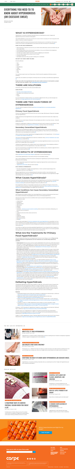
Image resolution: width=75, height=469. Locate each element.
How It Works (53, 447)
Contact (52, 450)
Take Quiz (12, 1)
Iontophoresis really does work (28, 257)
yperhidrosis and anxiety (22, 164)
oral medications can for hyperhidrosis (34, 266)
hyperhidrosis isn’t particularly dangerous (26, 154)
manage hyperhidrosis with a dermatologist (30, 99)
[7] (46, 182)
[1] (54, 43)
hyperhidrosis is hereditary (33, 124)
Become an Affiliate (63, 452)
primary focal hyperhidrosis (39, 107)
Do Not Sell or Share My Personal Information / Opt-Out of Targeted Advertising (54, 453)
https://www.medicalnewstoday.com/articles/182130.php (35, 308)
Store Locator (62, 453)
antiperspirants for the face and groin (43, 246)
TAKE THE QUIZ (45, 432)
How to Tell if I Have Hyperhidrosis (33, 331)
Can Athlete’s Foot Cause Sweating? (33, 345)
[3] (16, 78)
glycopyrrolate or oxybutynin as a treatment (34, 268)
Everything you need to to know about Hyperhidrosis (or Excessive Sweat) (45, 358)
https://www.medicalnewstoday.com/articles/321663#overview (31, 297)
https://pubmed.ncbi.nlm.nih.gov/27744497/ (31, 313)
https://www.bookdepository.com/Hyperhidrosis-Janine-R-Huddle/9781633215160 (39, 316)
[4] (23, 163)
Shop (5, 1)
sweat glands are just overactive (39, 82)
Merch (61, 447)
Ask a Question (53, 449)
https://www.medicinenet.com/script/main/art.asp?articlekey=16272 (31, 294)
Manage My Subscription (64, 449)
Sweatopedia (62, 450)
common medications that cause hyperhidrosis (38, 221)
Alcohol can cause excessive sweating (30, 208)
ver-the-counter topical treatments (24, 91)
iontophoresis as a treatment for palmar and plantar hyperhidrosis (45, 254)
